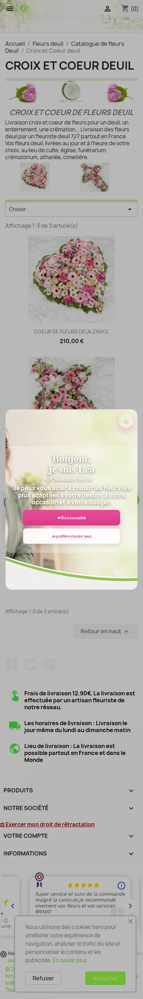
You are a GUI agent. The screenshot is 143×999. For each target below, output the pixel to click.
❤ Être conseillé (72, 517)
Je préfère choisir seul (72, 536)
